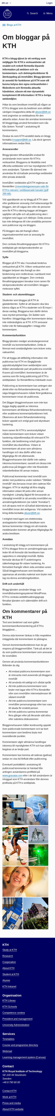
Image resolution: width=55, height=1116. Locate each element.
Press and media (11, 1103)
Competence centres (13, 1012)
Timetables (8, 1039)
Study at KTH (9, 950)
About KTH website (13, 1109)
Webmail (7, 1051)
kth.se (5, 3)
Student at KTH (10, 974)
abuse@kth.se (43, 112)
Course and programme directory (20, 1045)
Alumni (6, 980)
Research (7, 956)
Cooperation (9, 962)
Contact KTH (9, 1091)
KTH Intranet (9, 986)
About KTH (8, 968)
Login (49, 3)
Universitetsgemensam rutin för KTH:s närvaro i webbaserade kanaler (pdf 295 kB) (25, 190)
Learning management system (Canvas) (24, 1057)
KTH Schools (9, 1006)
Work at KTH (9, 1097)
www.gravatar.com (12, 775)
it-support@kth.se (21, 139)
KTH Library (9, 1000)
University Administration (15, 1025)
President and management (17, 1019)
